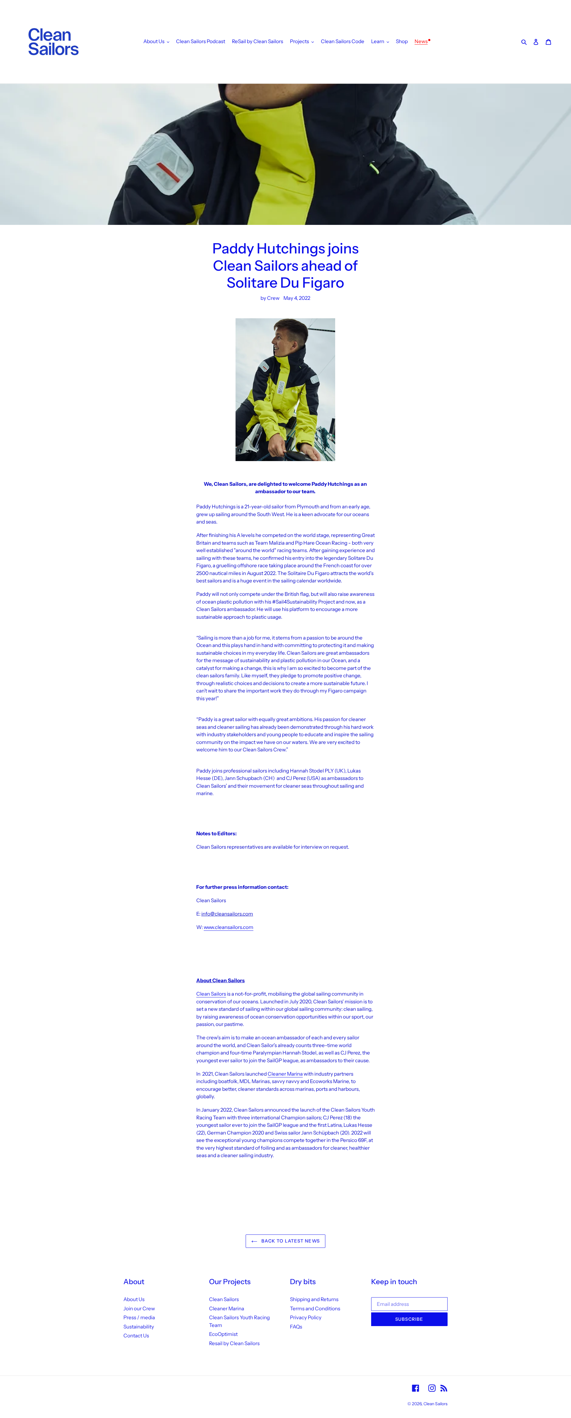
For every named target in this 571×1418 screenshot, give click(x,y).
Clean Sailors (211, 994)
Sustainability (138, 1327)
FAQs (296, 1327)
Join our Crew (139, 1309)
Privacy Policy (305, 1317)
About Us (134, 1299)
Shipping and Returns (314, 1299)
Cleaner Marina (285, 1074)
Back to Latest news (290, 1241)
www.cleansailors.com (228, 927)
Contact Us (136, 1336)
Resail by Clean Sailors (234, 1343)
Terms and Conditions (315, 1309)
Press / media (139, 1317)
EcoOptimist (223, 1334)
